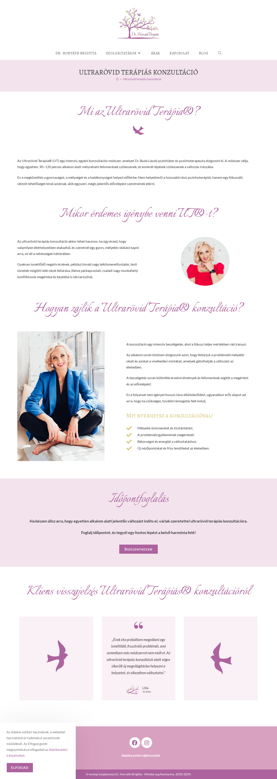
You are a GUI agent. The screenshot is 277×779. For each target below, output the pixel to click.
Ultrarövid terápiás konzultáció (142, 79)
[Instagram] (146, 742)
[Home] (117, 79)
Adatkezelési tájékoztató (140, 755)
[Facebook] (134, 742)
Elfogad (20, 767)
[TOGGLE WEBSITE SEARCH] (219, 53)
